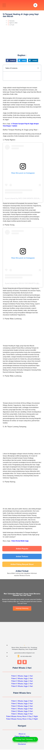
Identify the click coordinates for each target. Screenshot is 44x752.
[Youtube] (24, 662)
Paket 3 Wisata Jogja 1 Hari (22, 681)
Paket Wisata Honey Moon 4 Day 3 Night (22, 719)
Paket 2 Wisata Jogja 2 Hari (22, 703)
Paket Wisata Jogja (22, 736)
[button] (4, 5)
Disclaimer (22, 744)
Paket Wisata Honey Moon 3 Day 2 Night (22, 716)
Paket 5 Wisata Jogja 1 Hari (22, 686)
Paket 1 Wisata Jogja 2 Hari (22, 701)
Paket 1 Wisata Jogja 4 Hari (22, 714)
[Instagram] (19, 662)
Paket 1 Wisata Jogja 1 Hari (22, 676)
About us (22, 734)
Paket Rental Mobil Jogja (20, 541)
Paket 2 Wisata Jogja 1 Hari (22, 678)
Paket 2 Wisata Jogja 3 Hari (22, 711)
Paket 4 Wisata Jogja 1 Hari (22, 684)
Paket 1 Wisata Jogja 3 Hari (22, 709)
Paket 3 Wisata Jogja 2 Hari (22, 706)
